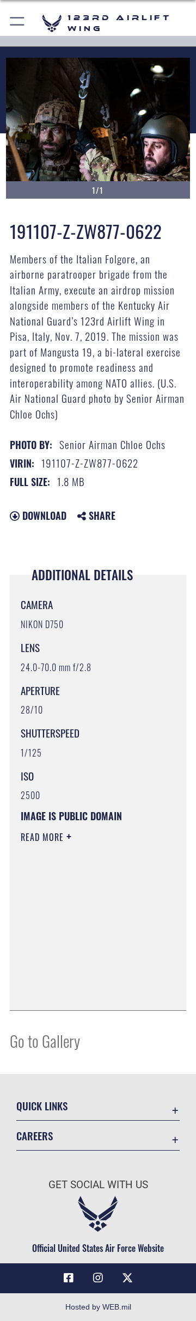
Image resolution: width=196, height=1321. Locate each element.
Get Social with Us (98, 1184)
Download (43, 515)
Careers (34, 1136)
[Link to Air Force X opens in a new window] (127, 1278)
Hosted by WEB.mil (98, 1306)
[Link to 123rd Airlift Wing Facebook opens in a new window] (68, 1278)
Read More (43, 837)
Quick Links (42, 1106)
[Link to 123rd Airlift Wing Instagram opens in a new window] (98, 1278)
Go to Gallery (45, 1040)
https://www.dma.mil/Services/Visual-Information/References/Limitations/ (87, 990)
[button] (17, 23)
